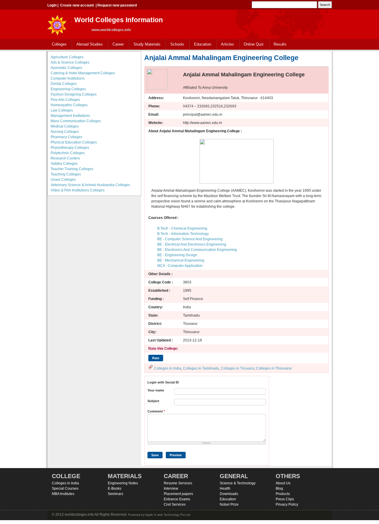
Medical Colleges (65, 126)
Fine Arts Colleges (65, 100)
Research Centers (65, 158)
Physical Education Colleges (74, 142)
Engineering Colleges (68, 89)
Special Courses (65, 488)
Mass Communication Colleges (76, 121)
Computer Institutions (68, 78)
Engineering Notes (123, 483)
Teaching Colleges (66, 174)
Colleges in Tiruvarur (237, 368)
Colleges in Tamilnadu (201, 368)
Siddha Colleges (64, 164)
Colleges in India (167, 368)
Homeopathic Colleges (69, 105)
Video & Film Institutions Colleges (78, 190)
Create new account (77, 5)
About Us (283, 483)
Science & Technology (238, 483)
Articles (227, 44)
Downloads (229, 494)
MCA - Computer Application (180, 266)
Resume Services (178, 483)
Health (225, 488)
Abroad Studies (87, 44)
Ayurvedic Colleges (66, 68)
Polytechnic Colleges (68, 153)
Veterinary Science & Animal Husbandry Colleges (90, 185)
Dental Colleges (64, 84)
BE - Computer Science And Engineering (190, 239)
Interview (171, 488)
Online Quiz (254, 44)
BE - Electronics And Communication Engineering (197, 250)
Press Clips (285, 499)
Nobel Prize (229, 504)
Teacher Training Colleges (72, 169)
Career (116, 44)
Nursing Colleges (65, 132)
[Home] (57, 23)
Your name (155, 390)
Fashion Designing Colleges (74, 94)
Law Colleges (62, 110)
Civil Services (175, 504)
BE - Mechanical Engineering (180, 260)
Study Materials (144, 44)
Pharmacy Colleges (66, 137)
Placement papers (178, 494)
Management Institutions (70, 116)
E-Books (114, 488)
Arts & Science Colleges (70, 62)
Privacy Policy (287, 504)
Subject (153, 401)
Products (283, 494)
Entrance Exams (177, 499)
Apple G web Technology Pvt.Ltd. (168, 514)
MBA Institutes (63, 494)
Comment (156, 411)
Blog (279, 488)
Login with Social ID (163, 382)
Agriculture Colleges (67, 57)
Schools (175, 44)
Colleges (57, 44)
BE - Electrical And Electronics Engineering (191, 244)
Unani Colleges (63, 180)
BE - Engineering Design (177, 255)
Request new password (117, 5)
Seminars (115, 494)
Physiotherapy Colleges (70, 148)
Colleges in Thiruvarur (274, 368)
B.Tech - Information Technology (183, 234)
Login (52, 5)
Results (280, 44)
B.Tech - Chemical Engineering (182, 228)
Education (200, 44)
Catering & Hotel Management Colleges (83, 73)
